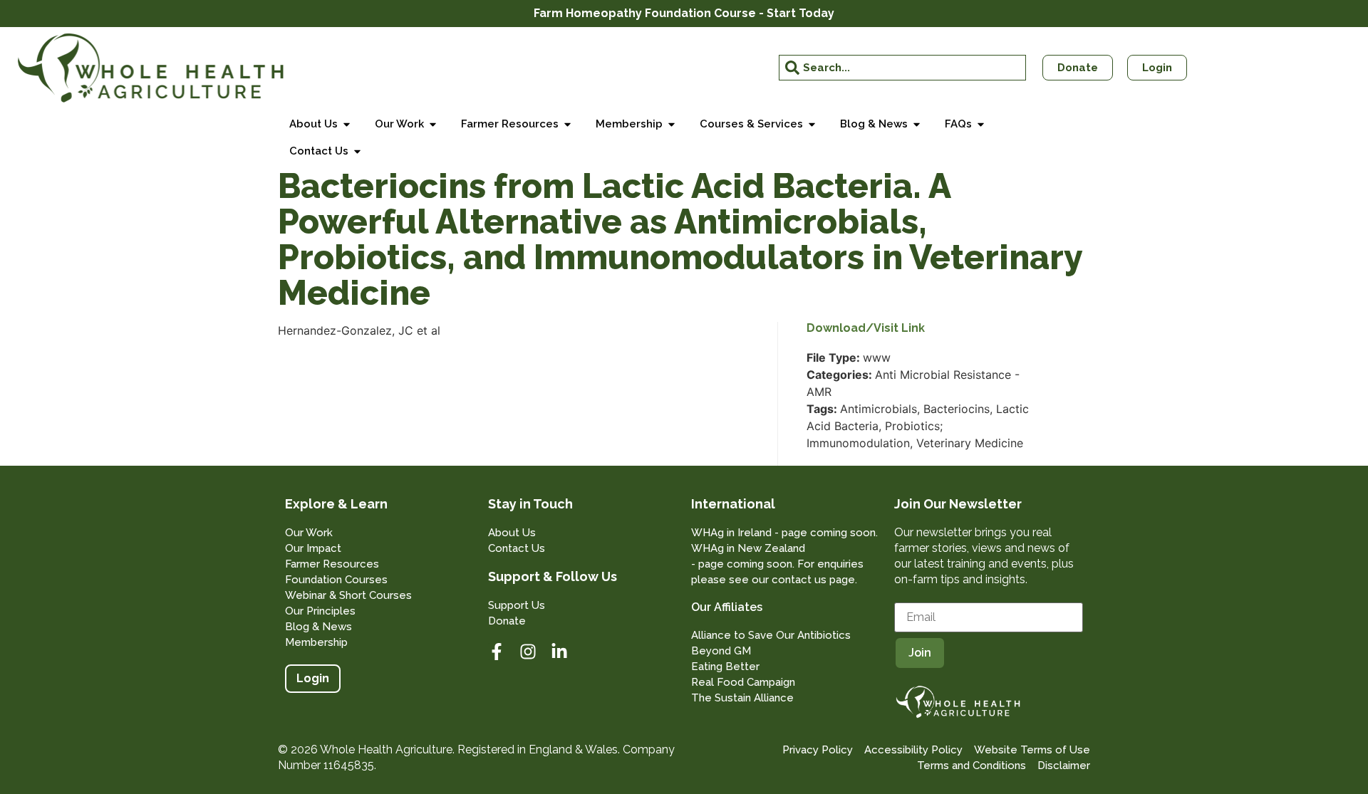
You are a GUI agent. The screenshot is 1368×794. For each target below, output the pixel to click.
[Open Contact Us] (357, 151)
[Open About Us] (346, 124)
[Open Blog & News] (916, 124)
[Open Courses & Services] (812, 124)
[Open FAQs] (980, 124)
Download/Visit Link (866, 328)
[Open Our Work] (433, 124)
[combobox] (903, 67)
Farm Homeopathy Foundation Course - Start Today (684, 13)
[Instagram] (528, 651)
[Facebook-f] (496, 651)
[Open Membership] (671, 124)
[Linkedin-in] (559, 651)
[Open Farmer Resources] (567, 124)
